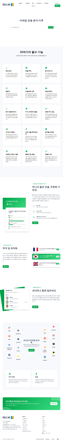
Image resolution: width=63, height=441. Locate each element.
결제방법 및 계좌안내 (26, 431)
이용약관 (47, 439)
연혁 (43, 418)
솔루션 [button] (20, 3)
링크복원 (24, 422)
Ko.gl (43, 429)
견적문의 (44, 431)
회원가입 (57, 5)
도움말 (43, 422)
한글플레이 (24, 418)
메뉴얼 (43, 420)
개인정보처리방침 (40, 439)
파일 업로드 (24, 429)
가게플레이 (24, 420)
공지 (33, 3)
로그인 (57, 3)
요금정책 (27, 3)
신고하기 (53, 439)
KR (58, 439)
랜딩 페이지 (24, 427)
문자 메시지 (39, 3)
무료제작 (46, 3)
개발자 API (44, 425)
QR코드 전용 (25, 425)
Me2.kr (43, 427)
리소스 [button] (33, 6)
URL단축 (51, 27)
